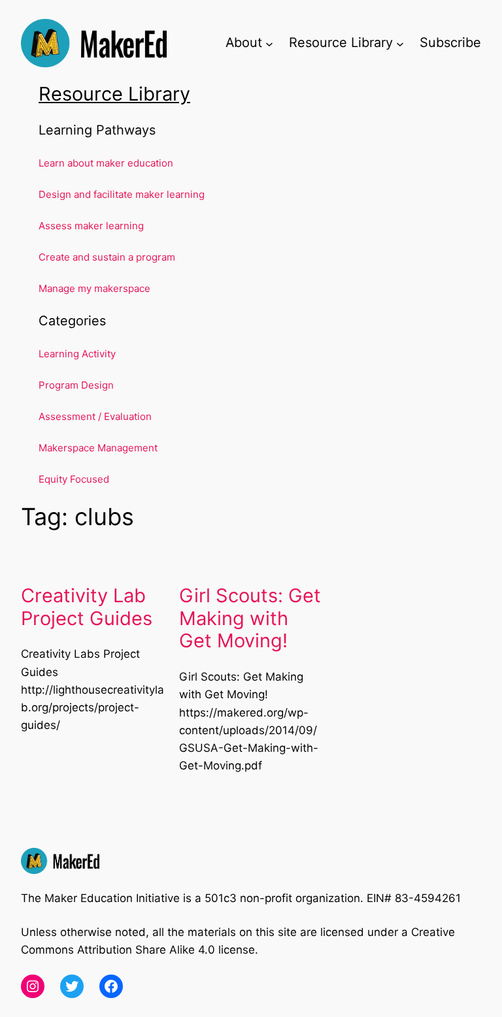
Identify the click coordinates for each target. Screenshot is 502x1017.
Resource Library (114, 93)
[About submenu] (269, 43)
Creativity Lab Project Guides (86, 607)
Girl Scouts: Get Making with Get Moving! (250, 619)
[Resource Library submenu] (400, 43)
